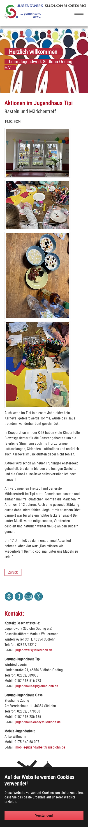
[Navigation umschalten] (78, 14)
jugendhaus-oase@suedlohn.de (38, 722)
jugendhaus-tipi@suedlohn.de (36, 686)
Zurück (13, 572)
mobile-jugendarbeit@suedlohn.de (40, 747)
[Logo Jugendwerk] (45, 17)
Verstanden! (44, 815)
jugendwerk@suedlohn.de (34, 650)
